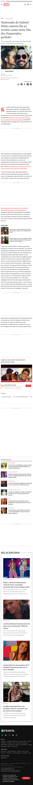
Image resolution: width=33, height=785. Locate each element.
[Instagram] (2, 735)
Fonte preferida (18, 387)
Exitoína (19, 751)
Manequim (11, 744)
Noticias (3, 753)
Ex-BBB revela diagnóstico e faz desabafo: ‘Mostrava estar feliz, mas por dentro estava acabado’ (15, 708)
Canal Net (3, 751)
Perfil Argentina (17, 753)
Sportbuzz (3, 746)
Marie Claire (25, 751)
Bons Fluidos (23, 741)
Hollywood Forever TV (22, 743)
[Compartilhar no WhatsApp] (18, 84)
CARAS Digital (9, 71)
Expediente (4, 757)
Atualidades (9, 18)
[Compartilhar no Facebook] (21, 84)
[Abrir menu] (2, 5)
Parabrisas (9, 753)
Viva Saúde (14, 746)
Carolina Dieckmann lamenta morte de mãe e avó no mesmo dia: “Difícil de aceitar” (20, 484)
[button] (16, 373)
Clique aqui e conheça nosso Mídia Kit (10, 770)
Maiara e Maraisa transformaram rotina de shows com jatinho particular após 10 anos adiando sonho (19, 475)
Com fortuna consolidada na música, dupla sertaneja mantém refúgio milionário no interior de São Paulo (20, 466)
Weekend (25, 753)
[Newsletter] (28, 4)
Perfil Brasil (24, 744)
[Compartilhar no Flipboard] (27, 84)
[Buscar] (25, 4)
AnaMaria (3, 741)
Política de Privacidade (8, 781)
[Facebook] (5, 735)
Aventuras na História (13, 741)
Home (2, 18)
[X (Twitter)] (9, 735)
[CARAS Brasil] (6, 4)
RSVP (8, 746)
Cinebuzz (3, 743)
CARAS (29, 741)
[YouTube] (13, 735)
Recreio (30, 744)
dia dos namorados (20, 396)
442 (30, 753)
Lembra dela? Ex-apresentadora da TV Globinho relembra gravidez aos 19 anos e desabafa (19, 502)
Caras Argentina (11, 751)
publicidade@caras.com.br (7, 768)
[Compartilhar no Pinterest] (30, 84)
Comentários (5, 79)
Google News (12, 387)
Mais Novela (4, 744)
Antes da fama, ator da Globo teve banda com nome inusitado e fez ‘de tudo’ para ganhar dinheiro (19, 511)
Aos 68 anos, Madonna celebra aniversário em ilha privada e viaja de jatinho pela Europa (19, 493)
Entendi (26, 778)
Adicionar (28, 385)
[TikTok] (16, 735)
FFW (14, 743)
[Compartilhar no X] (24, 84)
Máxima (17, 744)
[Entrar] (30, 4)
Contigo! (9, 743)
